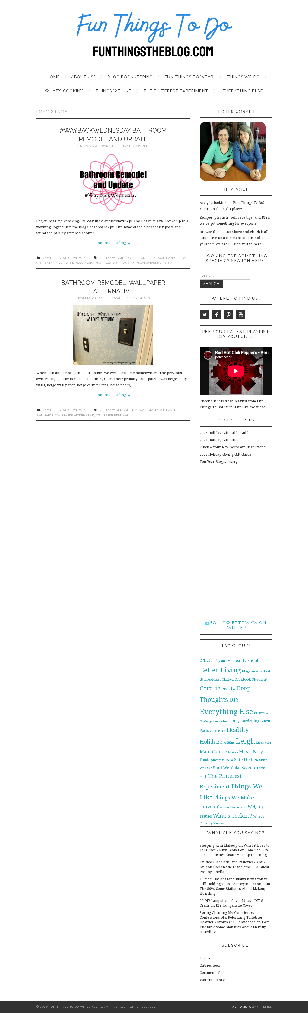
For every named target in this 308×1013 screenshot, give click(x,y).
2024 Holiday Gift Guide (219, 440)
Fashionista (241, 1006)
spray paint (85, 263)
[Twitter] (204, 314)
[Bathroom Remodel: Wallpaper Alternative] (113, 335)
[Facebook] (216, 314)
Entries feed (210, 965)
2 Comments (140, 298)
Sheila (229, 760)
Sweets (248, 767)
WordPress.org (212, 980)
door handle (168, 258)
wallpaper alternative (74, 415)
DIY (59, 258)
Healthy (238, 729)
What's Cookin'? (232, 815)
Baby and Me (222, 661)
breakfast (212, 679)
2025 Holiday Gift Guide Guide (225, 433)
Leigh (245, 741)
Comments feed (212, 973)
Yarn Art (219, 823)
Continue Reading (113, 243)
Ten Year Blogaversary (218, 462)
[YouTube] (240, 314)
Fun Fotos (220, 721)
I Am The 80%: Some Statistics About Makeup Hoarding (235, 888)
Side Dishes (246, 759)
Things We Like (113, 90)
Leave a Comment (136, 146)
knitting (229, 742)
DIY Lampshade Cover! (235, 905)
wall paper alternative (116, 263)
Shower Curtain (61, 263)
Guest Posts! (218, 730)
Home (53, 76)
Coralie (108, 146)
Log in (205, 958)
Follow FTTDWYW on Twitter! (237, 625)
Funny (234, 721)
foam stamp (147, 410)
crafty (228, 689)
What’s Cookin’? (64, 90)
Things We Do (243, 76)
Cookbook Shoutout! (252, 679)
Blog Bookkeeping (130, 76)
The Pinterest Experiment (175, 90)
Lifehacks (264, 742)
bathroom (106, 258)
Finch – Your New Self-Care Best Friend (233, 447)
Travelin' (209, 806)
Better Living (220, 670)
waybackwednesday (154, 263)
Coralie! (48, 258)
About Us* (83, 76)
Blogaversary (252, 671)
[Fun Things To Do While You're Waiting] (154, 37)
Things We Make (233, 798)
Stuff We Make (75, 258)
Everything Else (226, 712)
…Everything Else (241, 90)
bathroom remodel (133, 258)
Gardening (250, 721)
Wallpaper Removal (112, 415)
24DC (206, 660)
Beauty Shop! (245, 660)
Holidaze (211, 741)
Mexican (233, 752)
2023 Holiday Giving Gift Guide (225, 454)
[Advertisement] (236, 545)
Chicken (228, 679)
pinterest (217, 760)
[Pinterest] (228, 314)
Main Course (213, 751)
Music (245, 751)
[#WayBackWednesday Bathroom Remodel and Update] (113, 183)
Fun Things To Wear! (190, 76)
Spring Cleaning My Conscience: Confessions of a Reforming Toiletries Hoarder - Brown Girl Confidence (231, 917)
